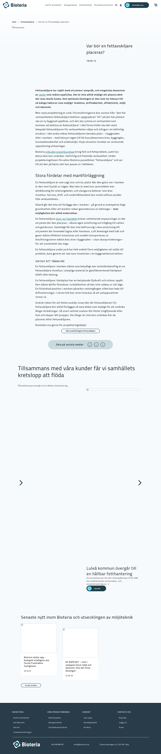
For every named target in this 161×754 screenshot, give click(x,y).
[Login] (121, 5)
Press (121, 727)
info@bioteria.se (81, 744)
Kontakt (123, 718)
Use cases (88, 718)
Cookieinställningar (22, 732)
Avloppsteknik (70, 5)
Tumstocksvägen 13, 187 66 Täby (114, 744)
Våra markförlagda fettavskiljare (80, 330)
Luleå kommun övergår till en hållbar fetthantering (111, 571)
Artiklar (87, 727)
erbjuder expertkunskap (59, 151)
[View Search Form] (116, 5)
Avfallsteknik (85, 5)
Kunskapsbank (90, 722)
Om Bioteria (19, 722)
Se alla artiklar (31, 685)
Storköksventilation (103, 5)
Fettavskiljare (27, 21)
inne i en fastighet (67, 218)
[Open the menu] (156, 5)
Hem (14, 21)
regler (42, 94)
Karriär (16, 727)
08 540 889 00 (58, 744)
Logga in (123, 722)
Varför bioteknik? (53, 5)
